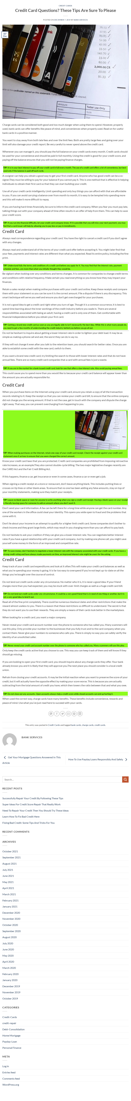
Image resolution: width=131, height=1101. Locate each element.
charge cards (88, 725)
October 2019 (10, 998)
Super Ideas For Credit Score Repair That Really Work (31, 804)
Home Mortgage (11, 1035)
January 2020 (9, 980)
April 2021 (8, 888)
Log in (5, 1066)
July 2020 (7, 943)
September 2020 (11, 931)
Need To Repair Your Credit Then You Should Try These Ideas (35, 810)
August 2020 (9, 937)
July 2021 (7, 869)
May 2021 (8, 881)
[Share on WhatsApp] (51, 713)
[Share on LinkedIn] (80, 713)
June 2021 (8, 875)
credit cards (100, 725)
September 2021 (11, 857)
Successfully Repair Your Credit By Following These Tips (32, 798)
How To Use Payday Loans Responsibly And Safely (95, 759)
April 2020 (8, 961)
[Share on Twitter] (62, 713)
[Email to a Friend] (68, 713)
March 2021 (9, 894)
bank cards (76, 725)
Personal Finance (11, 1047)
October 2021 (10, 851)
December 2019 (11, 986)
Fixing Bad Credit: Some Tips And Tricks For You (28, 822)
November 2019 (11, 992)
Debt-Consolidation (13, 1029)
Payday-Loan (9, 1041)
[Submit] (125, 779)
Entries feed (8, 1072)
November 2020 (11, 918)
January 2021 (9, 906)
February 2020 (10, 973)
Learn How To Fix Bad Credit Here (20, 816)
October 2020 (10, 924)
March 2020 (9, 967)
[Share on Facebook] (56, 713)
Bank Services (81, 20)
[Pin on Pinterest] (74, 713)
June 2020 (8, 949)
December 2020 (11, 912)
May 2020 (8, 955)
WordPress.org (10, 1084)
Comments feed (11, 1078)
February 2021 (10, 900)
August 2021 (9, 863)
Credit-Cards (65, 6)
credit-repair (9, 1023)
